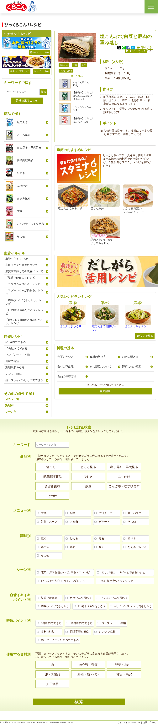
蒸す (84, 65)
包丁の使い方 (65, 356)
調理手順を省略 (14, 367)
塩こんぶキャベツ (135, 326)
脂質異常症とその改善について (24, 271)
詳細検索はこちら (27, 100)
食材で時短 (12, 361)
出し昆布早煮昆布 (29, 147)
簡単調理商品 (25, 160)
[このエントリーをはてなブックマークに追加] (133, 47)
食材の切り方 (98, 356)
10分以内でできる (16, 348)
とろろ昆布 (23, 134)
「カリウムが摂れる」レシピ (22, 283)
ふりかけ (22, 185)
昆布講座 (105, 391)
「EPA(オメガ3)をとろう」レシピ (24, 311)
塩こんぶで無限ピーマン (104, 328)
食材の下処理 (65, 366)
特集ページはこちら (39, 52)
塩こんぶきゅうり (70, 326)
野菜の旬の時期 (131, 366)
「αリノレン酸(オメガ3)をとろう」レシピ (24, 321)
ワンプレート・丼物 (17, 354)
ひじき (21, 172)
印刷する (146, 47)
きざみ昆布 (23, 198)
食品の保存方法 (66, 376)
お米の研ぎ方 (130, 356)
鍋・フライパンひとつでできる (24, 380)
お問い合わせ (149, 722)
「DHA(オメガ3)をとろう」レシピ (23, 302)
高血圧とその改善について (21, 264)
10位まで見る (145, 335)
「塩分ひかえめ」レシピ (20, 277)
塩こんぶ (64, 65)
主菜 (75, 65)
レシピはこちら (41, 71)
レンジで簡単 (66, 70)
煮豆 (19, 211)
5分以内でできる (15, 342)
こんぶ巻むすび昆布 (30, 223)
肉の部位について (100, 366)
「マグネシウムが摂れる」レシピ (24, 292)
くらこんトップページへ (128, 722)
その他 (21, 236)
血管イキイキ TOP (16, 258)
